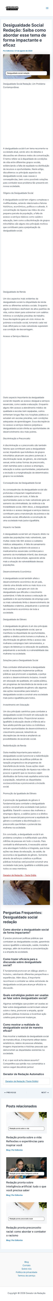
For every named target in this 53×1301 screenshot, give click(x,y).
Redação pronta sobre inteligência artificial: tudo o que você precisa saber (26, 1186)
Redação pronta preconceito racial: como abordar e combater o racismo (26, 1231)
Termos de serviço (26, 1275)
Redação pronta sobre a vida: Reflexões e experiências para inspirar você (25, 1141)
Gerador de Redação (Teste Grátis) (21, 1081)
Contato (27, 1265)
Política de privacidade (26, 1272)
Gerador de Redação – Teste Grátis (19, 875)
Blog (8, 1150)
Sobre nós (27, 1269)
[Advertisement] (26, 119)
